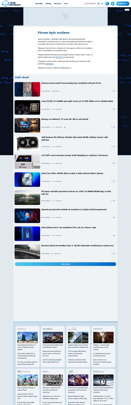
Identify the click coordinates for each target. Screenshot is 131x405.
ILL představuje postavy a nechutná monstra (101, 355)
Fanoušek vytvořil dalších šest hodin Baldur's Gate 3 (53, 346)
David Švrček (45, 253)
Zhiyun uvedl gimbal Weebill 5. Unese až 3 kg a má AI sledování (103, 390)
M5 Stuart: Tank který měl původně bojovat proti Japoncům (51, 390)
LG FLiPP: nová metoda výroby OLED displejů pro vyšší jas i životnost (74, 155)
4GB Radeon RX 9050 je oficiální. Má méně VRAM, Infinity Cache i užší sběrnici (74, 138)
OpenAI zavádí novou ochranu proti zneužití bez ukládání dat (78, 346)
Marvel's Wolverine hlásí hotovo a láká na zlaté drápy (77, 397)
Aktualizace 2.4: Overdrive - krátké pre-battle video (52, 397)
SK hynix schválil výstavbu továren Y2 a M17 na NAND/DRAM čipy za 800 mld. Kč (76, 192)
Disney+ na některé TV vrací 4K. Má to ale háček (64, 119)
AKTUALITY (60, 57)
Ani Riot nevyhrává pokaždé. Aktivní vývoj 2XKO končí (52, 361)
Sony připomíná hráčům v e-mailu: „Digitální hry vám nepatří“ (26, 347)
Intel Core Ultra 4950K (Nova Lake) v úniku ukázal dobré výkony (72, 173)
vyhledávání (49, 64)
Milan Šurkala (45, 91)
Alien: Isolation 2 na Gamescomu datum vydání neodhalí (102, 362)
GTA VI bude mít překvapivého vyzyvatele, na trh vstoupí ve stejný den (78, 390)
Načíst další (65, 264)
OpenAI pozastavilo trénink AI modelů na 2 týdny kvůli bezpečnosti (73, 209)
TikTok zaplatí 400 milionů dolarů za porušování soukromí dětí (77, 353)
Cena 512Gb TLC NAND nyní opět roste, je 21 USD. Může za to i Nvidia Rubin (77, 101)
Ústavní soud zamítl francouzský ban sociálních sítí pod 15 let (71, 83)
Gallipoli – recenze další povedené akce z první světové (101, 347)
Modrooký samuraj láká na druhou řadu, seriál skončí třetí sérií (52, 353)
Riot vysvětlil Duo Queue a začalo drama (26, 389)
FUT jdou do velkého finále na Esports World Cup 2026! (27, 363)
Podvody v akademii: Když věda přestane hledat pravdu (77, 361)
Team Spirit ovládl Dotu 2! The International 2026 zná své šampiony (26, 356)
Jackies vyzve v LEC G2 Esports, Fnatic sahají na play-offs (27, 396)
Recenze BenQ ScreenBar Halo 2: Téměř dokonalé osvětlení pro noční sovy (77, 245)
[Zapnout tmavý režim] (112, 3)
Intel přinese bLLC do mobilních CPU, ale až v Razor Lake (68, 227)
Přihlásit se (123, 3)
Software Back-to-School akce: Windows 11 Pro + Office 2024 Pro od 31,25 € (103, 398)
